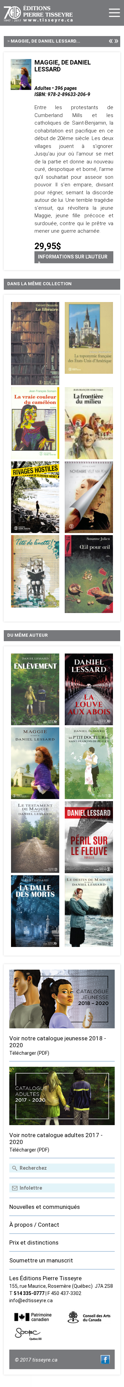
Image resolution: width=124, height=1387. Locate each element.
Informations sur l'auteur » (72, 258)
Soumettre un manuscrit (41, 1260)
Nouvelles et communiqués (44, 1206)
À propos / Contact (34, 1224)
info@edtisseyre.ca (31, 1300)
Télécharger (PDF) (29, 1053)
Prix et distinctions (34, 1242)
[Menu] (114, 13)
